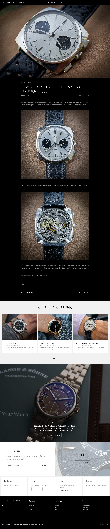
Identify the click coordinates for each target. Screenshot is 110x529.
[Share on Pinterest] (82, 96)
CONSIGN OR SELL (55, 435)
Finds (30, 507)
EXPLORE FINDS (37, 489)
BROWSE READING (92, 489)
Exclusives (31, 505)
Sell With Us (31, 514)
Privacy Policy (85, 507)
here (35, 275)
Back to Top (105, 524)
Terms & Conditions (86, 505)
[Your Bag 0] (102, 2)
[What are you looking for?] (98, 2)
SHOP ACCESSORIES (65, 490)
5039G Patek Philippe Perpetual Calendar (87, 343)
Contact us (57, 507)
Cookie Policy (85, 509)
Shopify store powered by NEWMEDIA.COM (32, 524)
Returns (57, 509)
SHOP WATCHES (10, 489)
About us (57, 505)
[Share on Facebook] (80, 96)
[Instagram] (2, 506)
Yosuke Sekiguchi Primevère (48, 343)
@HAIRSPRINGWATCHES (82, 462)
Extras (30, 511)
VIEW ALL (55, 358)
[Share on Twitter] (85, 96)
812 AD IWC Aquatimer (11, 343)
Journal (30, 509)
